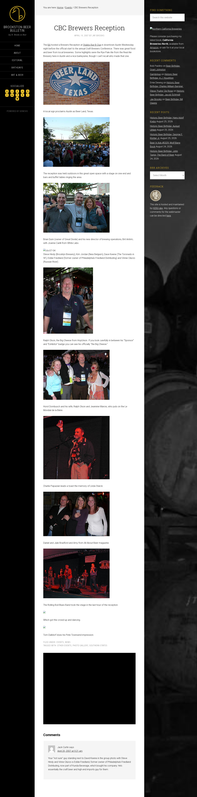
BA (49, 44)
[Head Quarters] (155, 200)
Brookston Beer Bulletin (17, 29)
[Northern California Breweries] (166, 29)
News (68, 642)
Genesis (24, 111)
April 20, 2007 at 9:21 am (69, 751)
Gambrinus (155, 74)
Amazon (154, 47)
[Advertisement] (89, 688)
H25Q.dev (158, 208)
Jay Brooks (156, 99)
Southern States (98, 645)
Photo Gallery (80, 645)
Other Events (64, 645)
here (168, 215)
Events (60, 642)
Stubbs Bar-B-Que (92, 44)
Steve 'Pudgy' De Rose (161, 91)
